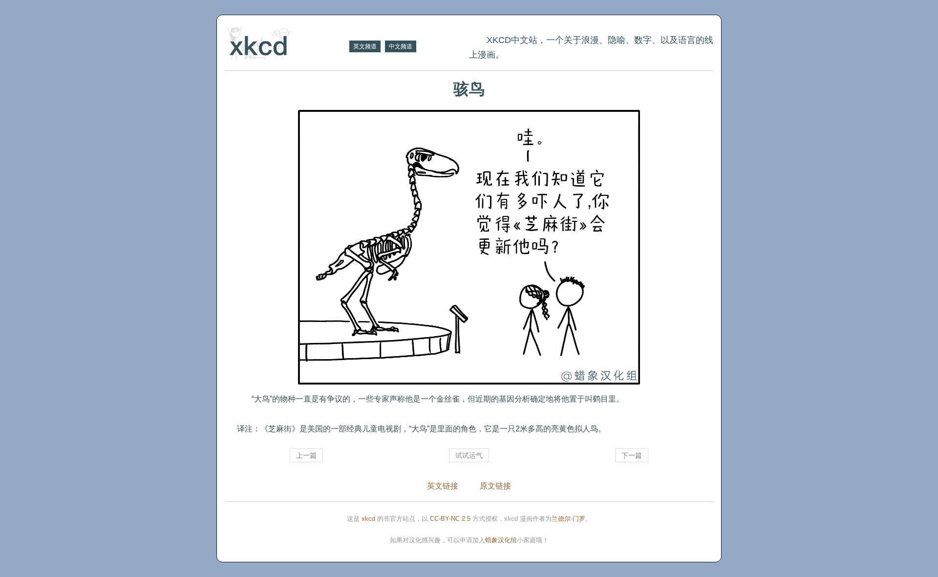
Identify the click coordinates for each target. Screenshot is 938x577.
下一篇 (631, 455)
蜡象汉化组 (501, 540)
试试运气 (469, 455)
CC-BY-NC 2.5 (450, 518)
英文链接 (442, 486)
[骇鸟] (469, 247)
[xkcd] (286, 44)
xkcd (368, 518)
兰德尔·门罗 (568, 518)
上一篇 (306, 455)
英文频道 (365, 46)
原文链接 (495, 486)
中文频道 (400, 46)
